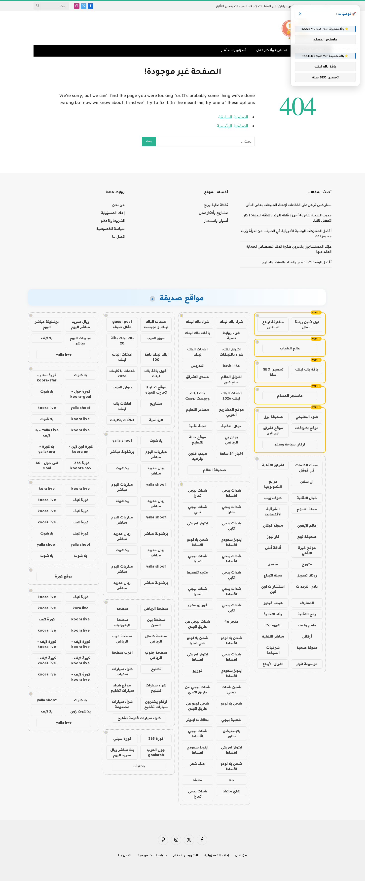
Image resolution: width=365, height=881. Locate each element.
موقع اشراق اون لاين (273, 430)
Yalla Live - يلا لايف (47, 433)
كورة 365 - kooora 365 (80, 465)
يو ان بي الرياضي (231, 439)
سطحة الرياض (156, 608)
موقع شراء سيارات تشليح (122, 688)
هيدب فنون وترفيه (197, 456)
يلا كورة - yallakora (46, 449)
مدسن (273, 564)
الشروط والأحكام (113, 220)
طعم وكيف (307, 625)
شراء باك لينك (231, 321)
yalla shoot (122, 440)
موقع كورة (64, 576)
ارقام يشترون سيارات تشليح (156, 704)
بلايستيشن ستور (231, 733)
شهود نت (272, 625)
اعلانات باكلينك (122, 420)
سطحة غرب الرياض (122, 639)
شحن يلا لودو (231, 703)
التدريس (197, 365)
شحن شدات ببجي (231, 689)
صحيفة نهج (307, 536)
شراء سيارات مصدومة (122, 704)
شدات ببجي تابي (197, 509)
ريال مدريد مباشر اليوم (80, 324)
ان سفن (306, 481)
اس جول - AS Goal (47, 465)
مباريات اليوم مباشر (156, 454)
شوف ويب (273, 498)
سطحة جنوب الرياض (156, 655)
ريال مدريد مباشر (156, 470)
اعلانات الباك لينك (197, 352)
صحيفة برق (273, 416)
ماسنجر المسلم (290, 395)
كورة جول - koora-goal (80, 394)
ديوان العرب (122, 387)
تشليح (156, 669)
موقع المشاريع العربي (231, 412)
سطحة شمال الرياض (156, 639)
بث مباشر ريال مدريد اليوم (122, 752)
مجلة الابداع (273, 575)
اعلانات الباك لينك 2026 (231, 396)
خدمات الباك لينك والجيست (156, 324)
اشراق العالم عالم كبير (231, 379)
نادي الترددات (307, 586)
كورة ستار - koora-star (47, 377)
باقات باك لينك (197, 333)
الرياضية (156, 420)
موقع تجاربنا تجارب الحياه (156, 390)
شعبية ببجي (231, 719)
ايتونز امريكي (197, 523)
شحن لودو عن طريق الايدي (197, 706)
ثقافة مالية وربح (216, 205)
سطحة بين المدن (156, 622)
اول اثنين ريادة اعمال (307, 324)
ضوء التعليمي (306, 416)
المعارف (307, 603)
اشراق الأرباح (272, 664)
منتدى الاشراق (197, 376)
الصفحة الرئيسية (232, 125)
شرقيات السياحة (273, 650)
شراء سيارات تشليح (156, 688)
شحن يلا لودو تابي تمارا (197, 640)
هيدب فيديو (273, 603)
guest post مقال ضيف (122, 324)
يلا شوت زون (80, 711)
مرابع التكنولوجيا (273, 484)
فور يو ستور (197, 605)
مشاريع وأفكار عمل (271, 50)
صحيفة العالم (214, 470)
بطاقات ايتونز (197, 719)
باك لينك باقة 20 (122, 340)
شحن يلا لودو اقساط (197, 542)
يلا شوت (155, 440)
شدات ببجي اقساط (231, 493)
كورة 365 (155, 738)
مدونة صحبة (306, 647)
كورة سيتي (122, 738)
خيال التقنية (307, 498)
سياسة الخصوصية (110, 228)
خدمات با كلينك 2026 (122, 373)
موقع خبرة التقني (307, 550)
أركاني (307, 636)
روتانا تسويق (306, 575)
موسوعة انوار (307, 664)
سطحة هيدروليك (122, 622)
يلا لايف (139, 766)
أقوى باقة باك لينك (156, 373)
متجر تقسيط (197, 572)
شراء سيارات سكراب (122, 671)
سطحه (122, 608)
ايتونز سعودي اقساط (231, 542)
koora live (46, 408)
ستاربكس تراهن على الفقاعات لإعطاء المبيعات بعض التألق (288, 205)
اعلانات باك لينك (122, 406)
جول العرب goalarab (156, 752)
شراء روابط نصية (231, 335)
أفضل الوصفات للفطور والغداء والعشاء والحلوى (296, 262)
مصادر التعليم (197, 409)
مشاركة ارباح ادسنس (273, 324)
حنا (231, 780)
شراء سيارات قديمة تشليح (139, 718)
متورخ (307, 564)
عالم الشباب (290, 348)
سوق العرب (155, 338)
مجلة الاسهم (307, 509)
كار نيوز (273, 536)
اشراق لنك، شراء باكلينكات (231, 352)
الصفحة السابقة (233, 116)
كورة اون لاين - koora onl (81, 449)
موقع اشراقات (307, 428)
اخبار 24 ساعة (231, 453)
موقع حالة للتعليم (197, 439)
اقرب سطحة (122, 652)
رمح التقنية (306, 614)
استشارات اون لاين (273, 589)
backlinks (231, 365)
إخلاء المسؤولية (113, 212)
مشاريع (156, 403)
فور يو (197, 670)
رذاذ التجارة (272, 614)
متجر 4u (231, 621)
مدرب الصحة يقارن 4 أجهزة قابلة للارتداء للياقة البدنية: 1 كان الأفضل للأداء (247, 6)
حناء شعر (197, 763)
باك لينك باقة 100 (156, 357)
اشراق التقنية (273, 465)
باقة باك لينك (306, 369)
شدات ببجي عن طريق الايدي (197, 624)
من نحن (118, 205)
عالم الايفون (306, 525)
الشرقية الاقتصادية (272, 511)
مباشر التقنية (273, 636)
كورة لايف (80, 500)
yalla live (64, 354)
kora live (47, 488)
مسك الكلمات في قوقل (306, 468)
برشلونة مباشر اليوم (47, 324)
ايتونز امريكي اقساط (197, 657)
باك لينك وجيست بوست (197, 396)
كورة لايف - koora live (80, 644)
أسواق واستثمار (233, 50)
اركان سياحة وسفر (290, 444)
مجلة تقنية (197, 426)
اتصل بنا (118, 236)
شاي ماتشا (231, 791)
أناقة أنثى (273, 547)
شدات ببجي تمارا (197, 493)
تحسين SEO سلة (273, 372)
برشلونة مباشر (122, 451)
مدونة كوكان (273, 525)
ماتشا (197, 780)
